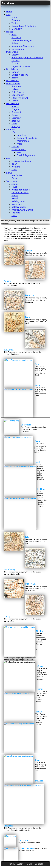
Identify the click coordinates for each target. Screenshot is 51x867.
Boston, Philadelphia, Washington (27, 139)
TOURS (29, 863)
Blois (27, 317)
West (19, 143)
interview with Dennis (22, 209)
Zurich (15, 63)
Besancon (30, 295)
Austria (15, 106)
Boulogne (8, 349)
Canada (15, 146)
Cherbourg (26, 424)
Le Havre (41, 489)
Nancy (7, 616)
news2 (15, 198)
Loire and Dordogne (22, 40)
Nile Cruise (17, 175)
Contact (39, 863)
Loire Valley (9, 569)
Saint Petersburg (20, 97)
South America (19, 149)
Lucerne (15, 54)
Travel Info (11, 181)
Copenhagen (18, 94)
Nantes (39, 631)
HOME (11, 863)
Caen (37, 385)
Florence (16, 20)
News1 (15, 195)
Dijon (37, 441)
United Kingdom (20, 74)
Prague (15, 109)
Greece (15, 115)
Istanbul (16, 120)
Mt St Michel (31, 584)
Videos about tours (21, 189)
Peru (19, 152)
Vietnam (16, 166)
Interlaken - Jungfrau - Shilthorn (27, 57)
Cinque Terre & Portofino (24, 26)
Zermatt (15, 60)
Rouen (38, 711)
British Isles (12, 69)
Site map (16, 212)
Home (9, 11)
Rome (14, 17)
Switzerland (12, 51)
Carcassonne (18, 49)
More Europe (12, 103)
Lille (27, 537)
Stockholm (17, 86)
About (15, 184)
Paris (14, 34)
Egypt (9, 172)
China (14, 169)
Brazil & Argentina (26, 155)
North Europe (13, 83)
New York (21, 135)
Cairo (14, 178)
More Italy (17, 28)
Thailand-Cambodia (21, 161)
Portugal (16, 126)
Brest (37, 364)
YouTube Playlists (20, 192)
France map (23, 840)
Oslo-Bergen (18, 92)
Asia (8, 158)
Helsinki (15, 89)
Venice (15, 23)
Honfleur (38, 462)
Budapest (16, 112)
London (15, 71)
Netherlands (12, 80)
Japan (14, 163)
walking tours (18, 201)
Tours (14, 186)
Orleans (40, 666)
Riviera (15, 43)
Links (14, 215)
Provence (16, 37)
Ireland (15, 77)
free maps (17, 204)
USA (14, 132)
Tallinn (15, 100)
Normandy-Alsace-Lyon (23, 46)
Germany (16, 117)
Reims (39, 688)
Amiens (28, 250)
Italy (8, 14)
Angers (7, 281)
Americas (10, 129)
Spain (14, 123)
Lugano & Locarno (21, 66)
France (9, 31)
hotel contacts (19, 206)
